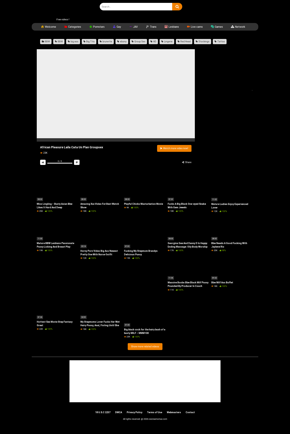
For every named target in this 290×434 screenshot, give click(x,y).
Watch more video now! (175, 148)
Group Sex (139, 41)
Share (188, 162)
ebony (123, 41)
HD (154, 41)
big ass (74, 41)
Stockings (203, 41)
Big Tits (90, 41)
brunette (107, 41)
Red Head (185, 41)
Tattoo (221, 41)
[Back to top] (278, 423)
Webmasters (174, 412)
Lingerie (168, 41)
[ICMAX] (62, 9)
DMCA (118, 412)
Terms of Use (154, 412)
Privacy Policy (134, 412)
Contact (190, 412)
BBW (47, 41)
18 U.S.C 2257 (102, 412)
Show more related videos (145, 346)
